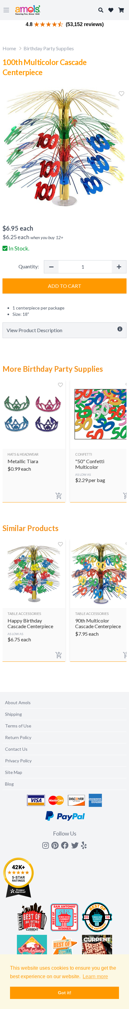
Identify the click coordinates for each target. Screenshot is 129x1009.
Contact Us (16, 749)
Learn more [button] (95, 976)
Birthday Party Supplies (48, 48)
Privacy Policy (18, 760)
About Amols (18, 702)
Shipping (13, 714)
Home (9, 48)
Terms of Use (18, 725)
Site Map (13, 772)
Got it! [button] (64, 992)
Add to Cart (64, 286)
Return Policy (18, 737)
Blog (9, 784)
